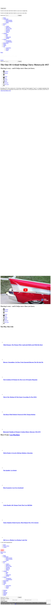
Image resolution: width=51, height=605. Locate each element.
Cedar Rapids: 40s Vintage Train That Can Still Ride (17, 505)
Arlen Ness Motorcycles (6, 90)
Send (2, 601)
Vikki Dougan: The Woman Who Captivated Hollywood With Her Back (23, 345)
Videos (4, 45)
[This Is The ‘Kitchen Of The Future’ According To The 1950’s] (26, 388)
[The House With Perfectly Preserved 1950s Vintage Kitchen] (26, 406)
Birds (7, 34)
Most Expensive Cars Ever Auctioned (13, 488)
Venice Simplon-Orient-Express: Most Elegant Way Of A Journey (21, 522)
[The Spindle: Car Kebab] (26, 461)
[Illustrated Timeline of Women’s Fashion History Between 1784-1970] (26, 423)
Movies (4, 23)
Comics (7, 26)
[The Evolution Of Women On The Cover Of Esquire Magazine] (26, 371)
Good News (8, 47)
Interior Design (9, 20)
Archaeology (8, 40)
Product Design (9, 21)
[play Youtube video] (25, 290)
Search (19, 15)
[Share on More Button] (4, 74)
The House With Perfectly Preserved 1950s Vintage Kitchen (19, 414)
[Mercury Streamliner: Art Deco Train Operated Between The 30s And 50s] (26, 353)
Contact (4, 547)
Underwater (8, 37)
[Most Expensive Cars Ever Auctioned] (26, 479)
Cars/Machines (9, 41)
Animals (5, 33)
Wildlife (7, 38)
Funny (7, 50)
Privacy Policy (6, 545)
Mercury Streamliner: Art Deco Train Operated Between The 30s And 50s (23, 362)
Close (2, 553)
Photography (6, 43)
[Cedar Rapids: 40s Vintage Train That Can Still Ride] (26, 496)
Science (7, 49)
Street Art (8, 31)
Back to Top (3, 552)
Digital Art (8, 27)
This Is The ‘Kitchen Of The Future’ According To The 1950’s (20, 397)
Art (4, 25)
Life (4, 46)
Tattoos (7, 32)
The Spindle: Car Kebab (10, 470)
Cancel (5, 601)
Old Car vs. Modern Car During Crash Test (15, 540)
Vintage (4, 39)
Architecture (5, 19)
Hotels (7, 22)
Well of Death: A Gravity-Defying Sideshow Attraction (18, 453)
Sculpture (8, 29)
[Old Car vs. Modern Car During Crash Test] (26, 531)
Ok (15, 603)
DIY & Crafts (9, 28)
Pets (7, 35)
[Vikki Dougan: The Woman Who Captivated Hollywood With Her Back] (26, 336)
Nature (4, 44)
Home (4, 17)
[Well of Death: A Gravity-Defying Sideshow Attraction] (26, 444)
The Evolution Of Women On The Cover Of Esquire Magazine (20, 379)
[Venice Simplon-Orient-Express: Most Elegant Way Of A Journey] (26, 514)
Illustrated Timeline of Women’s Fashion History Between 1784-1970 (22, 432)
